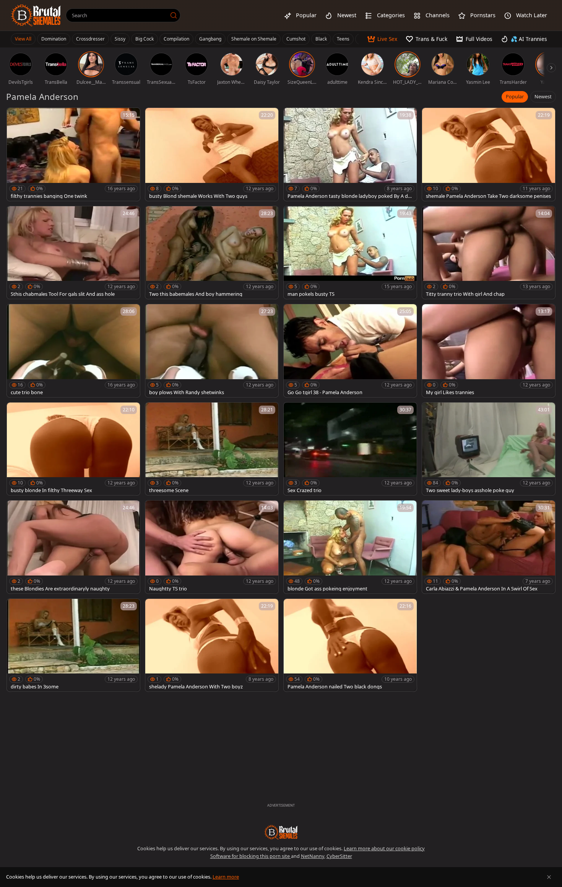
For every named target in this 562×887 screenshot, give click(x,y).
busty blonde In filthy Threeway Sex (51, 490)
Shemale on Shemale (253, 39)
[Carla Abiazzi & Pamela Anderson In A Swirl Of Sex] (488, 547)
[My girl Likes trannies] (488, 350)
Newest (543, 96)
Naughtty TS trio (168, 588)
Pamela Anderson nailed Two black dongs (334, 686)
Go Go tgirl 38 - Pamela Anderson (324, 392)
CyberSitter (339, 856)
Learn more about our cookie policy (384, 848)
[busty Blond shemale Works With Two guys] (211, 154)
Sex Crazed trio (304, 490)
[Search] (173, 15)
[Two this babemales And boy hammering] (211, 252)
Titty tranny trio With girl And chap (465, 294)
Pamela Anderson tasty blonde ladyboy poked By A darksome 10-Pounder (350, 196)
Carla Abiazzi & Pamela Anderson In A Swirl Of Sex (482, 588)
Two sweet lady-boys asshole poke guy (470, 490)
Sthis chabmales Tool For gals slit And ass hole (63, 294)
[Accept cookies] (549, 877)
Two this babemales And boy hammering (195, 294)
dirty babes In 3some (34, 686)
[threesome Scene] (211, 449)
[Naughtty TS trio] (211, 547)
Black (321, 39)
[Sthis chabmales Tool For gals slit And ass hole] (73, 252)
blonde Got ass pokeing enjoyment (327, 588)
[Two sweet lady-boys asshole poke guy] (488, 449)
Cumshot (295, 39)
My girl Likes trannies (450, 392)
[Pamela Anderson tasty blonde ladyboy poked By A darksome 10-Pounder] (350, 154)
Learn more (226, 876)
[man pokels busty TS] (350, 252)
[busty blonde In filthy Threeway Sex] (73, 449)
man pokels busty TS (311, 294)
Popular (515, 96)
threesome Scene (168, 490)
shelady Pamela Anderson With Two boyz (196, 686)
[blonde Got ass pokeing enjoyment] (350, 547)
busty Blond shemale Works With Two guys (198, 196)
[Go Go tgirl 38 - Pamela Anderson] (350, 350)
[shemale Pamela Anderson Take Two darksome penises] (488, 154)
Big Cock (144, 39)
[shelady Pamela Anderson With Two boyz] (211, 645)
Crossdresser (90, 39)
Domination (53, 39)
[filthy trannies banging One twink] (73, 154)
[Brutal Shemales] (36, 15)
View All (23, 39)
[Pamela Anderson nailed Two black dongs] (350, 645)
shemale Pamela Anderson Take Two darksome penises (488, 196)
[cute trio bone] (73, 350)
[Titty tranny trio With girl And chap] (488, 252)
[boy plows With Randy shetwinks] (211, 350)
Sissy (120, 39)
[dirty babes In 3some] (73, 645)
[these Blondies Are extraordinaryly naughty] (73, 547)
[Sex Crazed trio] (350, 449)
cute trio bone (27, 392)
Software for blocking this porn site (250, 856)
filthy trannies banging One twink (49, 196)
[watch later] (16, 117)
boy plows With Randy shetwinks (186, 392)
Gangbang (210, 39)
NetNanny (312, 856)
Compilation (176, 39)
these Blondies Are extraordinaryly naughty (60, 588)
